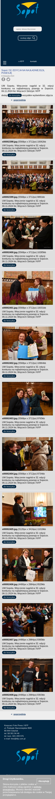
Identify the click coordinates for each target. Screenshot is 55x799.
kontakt (33, 61)
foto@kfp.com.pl (18, 739)
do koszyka (14, 95)
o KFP (21, 61)
